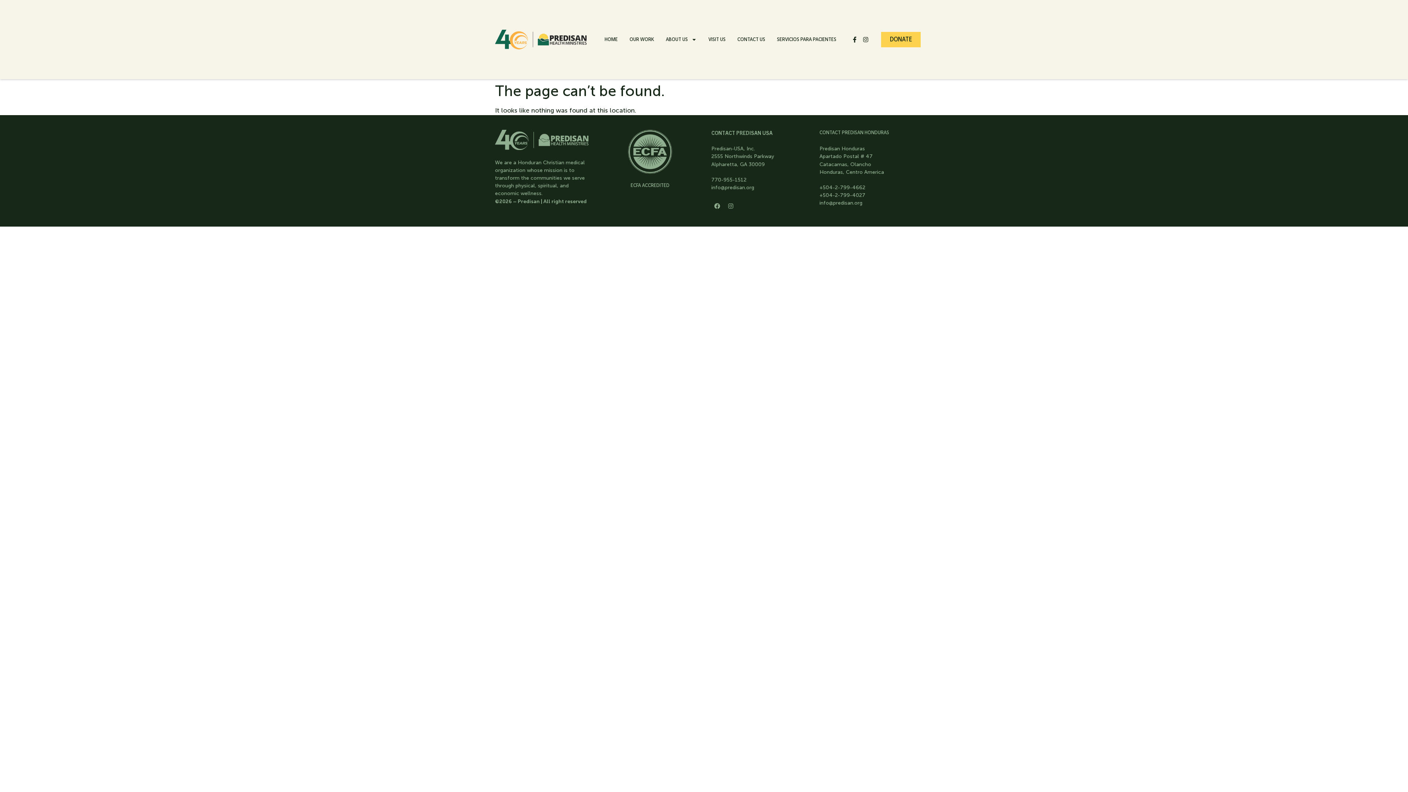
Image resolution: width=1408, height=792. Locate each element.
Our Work (642, 39)
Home (611, 39)
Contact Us (751, 39)
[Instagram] (866, 39)
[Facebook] (717, 206)
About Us (677, 39)
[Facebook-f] (855, 39)
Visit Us (717, 39)
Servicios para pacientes (806, 39)
